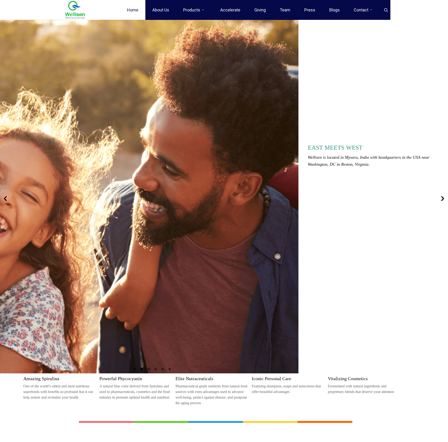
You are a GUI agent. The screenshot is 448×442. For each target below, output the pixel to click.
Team (285, 9)
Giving (260, 9)
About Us (160, 9)
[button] (5, 198)
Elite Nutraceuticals (194, 378)
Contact (361, 9)
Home (132, 9)
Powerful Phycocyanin (120, 378)
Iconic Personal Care (271, 378)
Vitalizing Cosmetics (348, 378)
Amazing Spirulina (41, 378)
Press (309, 9)
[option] (224, 196)
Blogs (334, 9)
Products (191, 9)
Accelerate (230, 9)
